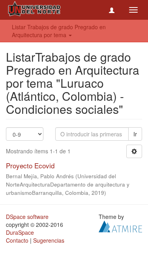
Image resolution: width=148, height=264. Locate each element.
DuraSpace (20, 232)
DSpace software (27, 217)
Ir (135, 134)
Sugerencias (48, 240)
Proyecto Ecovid (30, 165)
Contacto (17, 240)
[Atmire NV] (120, 225)
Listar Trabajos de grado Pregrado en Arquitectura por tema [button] (59, 31)
